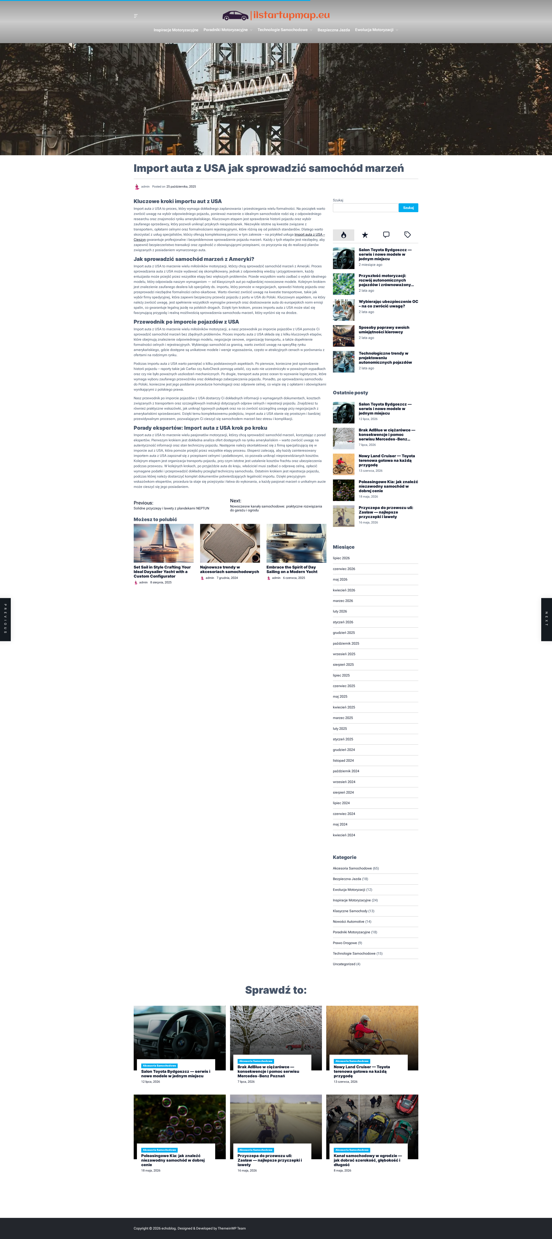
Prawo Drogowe (345, 943)
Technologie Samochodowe (283, 29)
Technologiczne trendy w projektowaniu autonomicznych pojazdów (385, 358)
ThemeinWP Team (232, 1228)
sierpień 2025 (343, 665)
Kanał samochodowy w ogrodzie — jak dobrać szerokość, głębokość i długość (368, 1160)
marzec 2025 (343, 718)
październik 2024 (346, 771)
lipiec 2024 (341, 803)
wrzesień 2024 (344, 782)
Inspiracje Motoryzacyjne (176, 30)
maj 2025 (340, 696)
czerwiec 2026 (344, 569)
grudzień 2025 (344, 633)
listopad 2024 (343, 760)
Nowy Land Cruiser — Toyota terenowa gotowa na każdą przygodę (387, 460)
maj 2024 (340, 824)
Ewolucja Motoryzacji (374, 29)
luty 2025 (340, 729)
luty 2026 (340, 611)
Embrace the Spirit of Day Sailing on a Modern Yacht (292, 569)
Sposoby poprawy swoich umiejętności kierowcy (384, 329)
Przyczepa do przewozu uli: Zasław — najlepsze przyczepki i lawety (386, 512)
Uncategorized (344, 964)
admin (143, 582)
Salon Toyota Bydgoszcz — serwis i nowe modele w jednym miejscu (385, 254)
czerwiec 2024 (344, 814)
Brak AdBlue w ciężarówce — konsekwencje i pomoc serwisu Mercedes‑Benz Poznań (387, 434)
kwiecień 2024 (344, 835)
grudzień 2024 (344, 750)
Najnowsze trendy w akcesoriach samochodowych (229, 569)
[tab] (343, 235)
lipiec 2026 (341, 558)
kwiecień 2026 (344, 590)
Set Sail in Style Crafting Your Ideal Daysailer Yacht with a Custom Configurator (162, 571)
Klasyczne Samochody (350, 911)
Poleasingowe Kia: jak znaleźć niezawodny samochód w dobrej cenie (388, 486)
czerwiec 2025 (344, 686)
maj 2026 (340, 579)
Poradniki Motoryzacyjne (226, 29)
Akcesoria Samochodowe (352, 868)
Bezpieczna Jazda (334, 30)
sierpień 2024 (343, 792)
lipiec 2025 (341, 675)
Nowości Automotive (348, 921)
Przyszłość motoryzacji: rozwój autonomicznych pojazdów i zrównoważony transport (385, 280)
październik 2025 (346, 643)
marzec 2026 (343, 601)
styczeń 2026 (343, 622)
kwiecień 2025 (344, 707)
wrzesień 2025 (344, 654)
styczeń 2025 (343, 739)
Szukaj (338, 200)
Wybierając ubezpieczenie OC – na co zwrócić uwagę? (388, 303)
